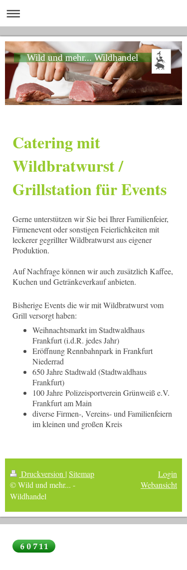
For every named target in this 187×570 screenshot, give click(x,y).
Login (167, 473)
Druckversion (42, 473)
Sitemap (81, 473)
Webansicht (159, 484)
